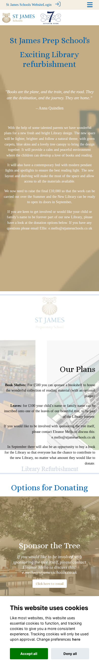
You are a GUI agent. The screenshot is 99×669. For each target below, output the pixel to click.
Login (47, 5)
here (76, 639)
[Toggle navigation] (90, 4)
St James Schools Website (24, 5)
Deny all (70, 654)
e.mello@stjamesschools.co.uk (73, 437)
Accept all (28, 654)
